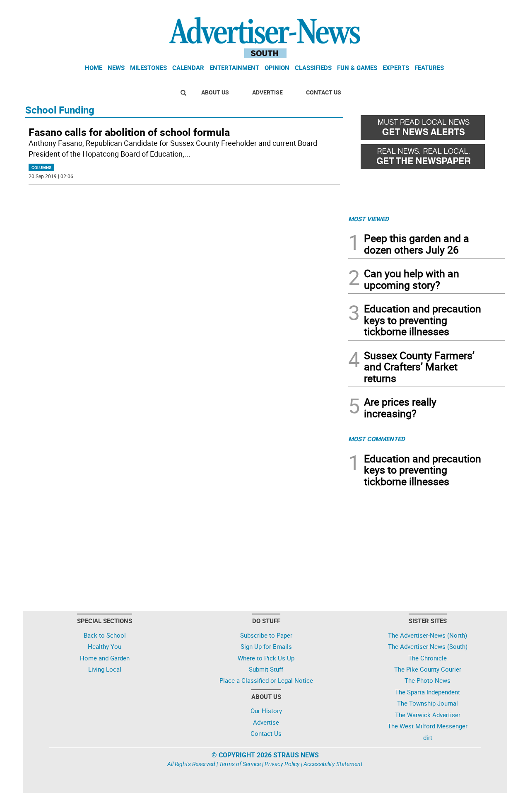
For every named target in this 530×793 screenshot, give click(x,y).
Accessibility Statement (333, 764)
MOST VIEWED (368, 219)
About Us (215, 92)
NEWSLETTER (438, 9)
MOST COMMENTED (376, 439)
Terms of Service (240, 764)
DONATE (484, 9)
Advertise (267, 92)
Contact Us (323, 92)
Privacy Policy (282, 764)
